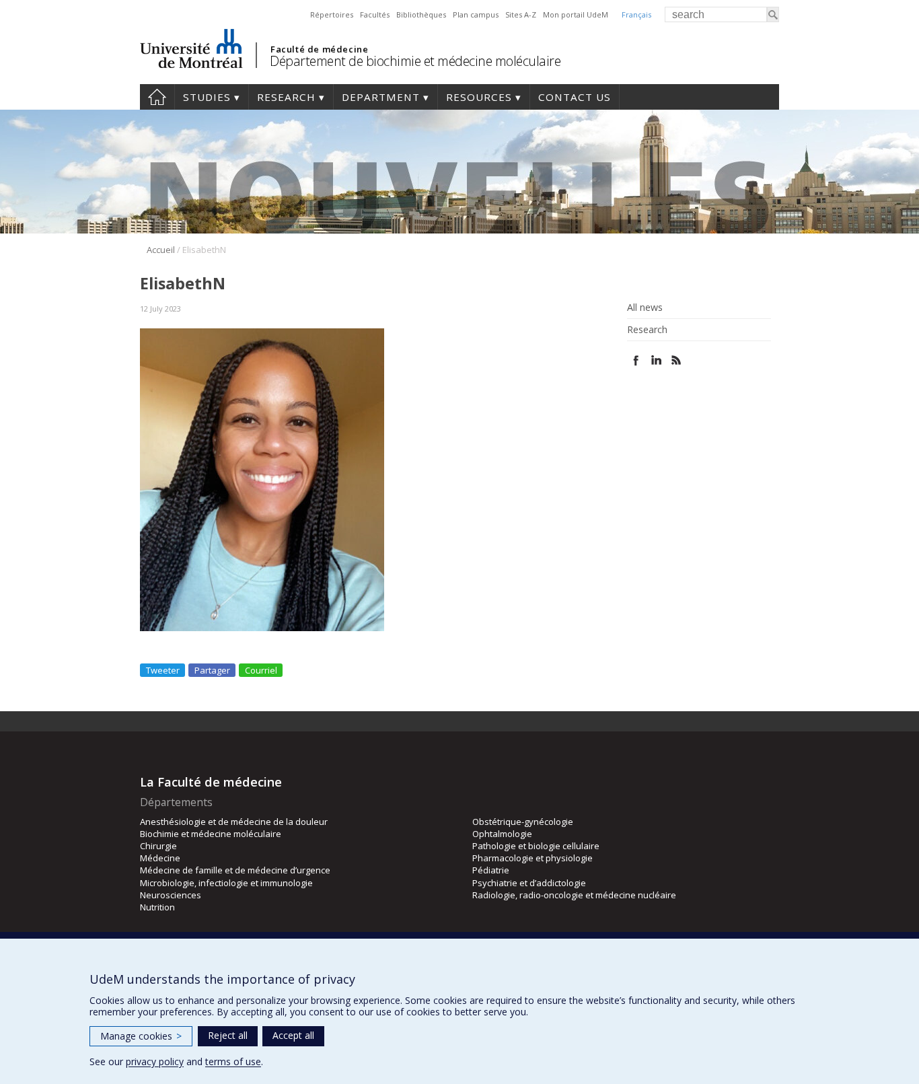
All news (645, 307)
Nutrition (157, 907)
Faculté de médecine (319, 49)
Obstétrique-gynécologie (522, 822)
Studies (207, 97)
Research (286, 97)
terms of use (233, 1061)
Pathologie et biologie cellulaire (535, 846)
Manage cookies (141, 1035)
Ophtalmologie (502, 834)
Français (636, 14)
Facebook (636, 360)
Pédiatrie (490, 870)
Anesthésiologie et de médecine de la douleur (234, 822)
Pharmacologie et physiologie (532, 858)
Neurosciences (170, 895)
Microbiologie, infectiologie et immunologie (226, 883)
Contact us (574, 97)
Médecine (160, 858)
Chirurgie (158, 846)
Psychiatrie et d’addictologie (529, 883)
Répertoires (331, 14)
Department (381, 97)
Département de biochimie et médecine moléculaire (415, 61)
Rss (676, 360)
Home (157, 97)
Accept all (293, 1035)
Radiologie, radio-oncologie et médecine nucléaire (574, 895)
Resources (479, 97)
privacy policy (155, 1061)
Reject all (228, 1035)
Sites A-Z (520, 14)
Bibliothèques (421, 14)
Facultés (375, 14)
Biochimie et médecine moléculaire (210, 834)
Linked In (656, 360)
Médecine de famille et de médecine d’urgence (235, 870)
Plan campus (476, 14)
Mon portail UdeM (575, 14)
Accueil (161, 250)
